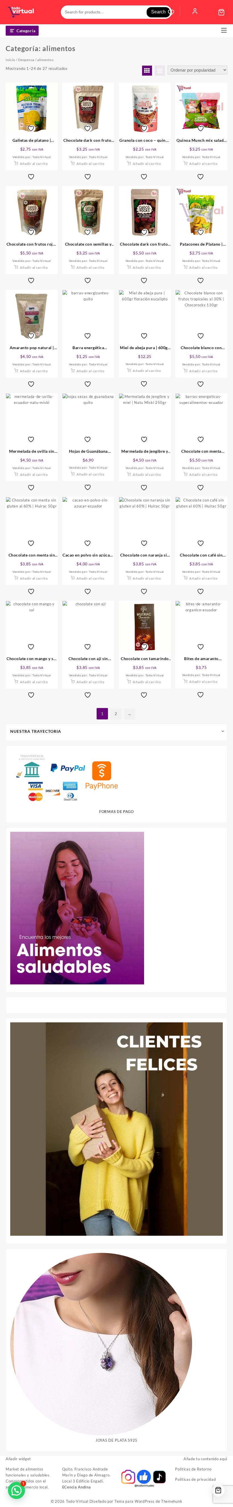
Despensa (26, 60)
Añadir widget (18, 1459)
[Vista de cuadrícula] (147, 71)
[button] (16, 1490)
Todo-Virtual (77, 1501)
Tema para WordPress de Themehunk (148, 1501)
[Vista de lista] (160, 71)
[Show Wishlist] (174, 12)
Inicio (10, 60)
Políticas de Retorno (193, 1469)
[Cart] (221, 12)
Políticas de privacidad (195, 1479)
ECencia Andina (76, 1487)
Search (158, 11)
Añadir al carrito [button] (34, 163)
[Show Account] (195, 12)
